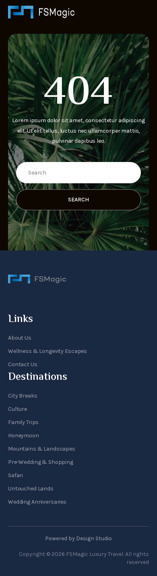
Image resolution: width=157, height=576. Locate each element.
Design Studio (94, 538)
